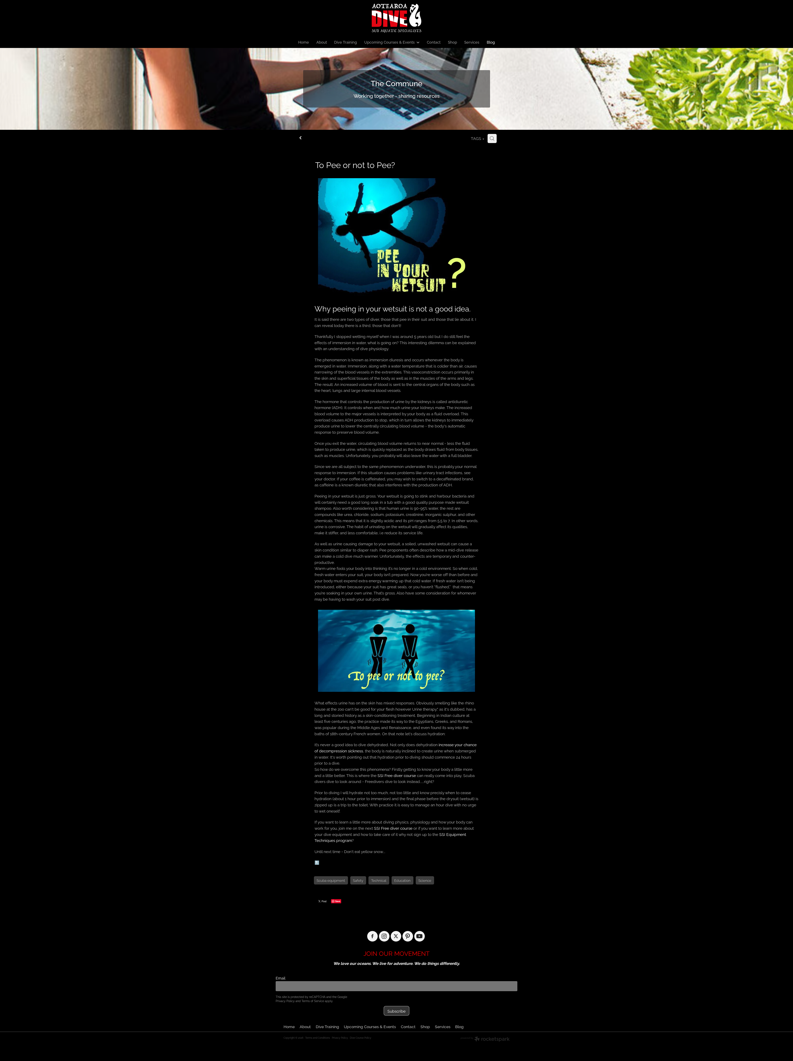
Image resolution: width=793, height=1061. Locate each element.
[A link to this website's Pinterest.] (407, 936)
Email (280, 978)
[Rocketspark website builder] (485, 1039)
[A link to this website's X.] (396, 936)
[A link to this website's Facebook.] (372, 936)
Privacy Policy (285, 1001)
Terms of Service (313, 1001)
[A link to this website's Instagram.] (384, 936)
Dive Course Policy (360, 1037)
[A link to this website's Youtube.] (419, 936)
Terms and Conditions (317, 1037)
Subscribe (396, 1010)
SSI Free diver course (397, 775)
